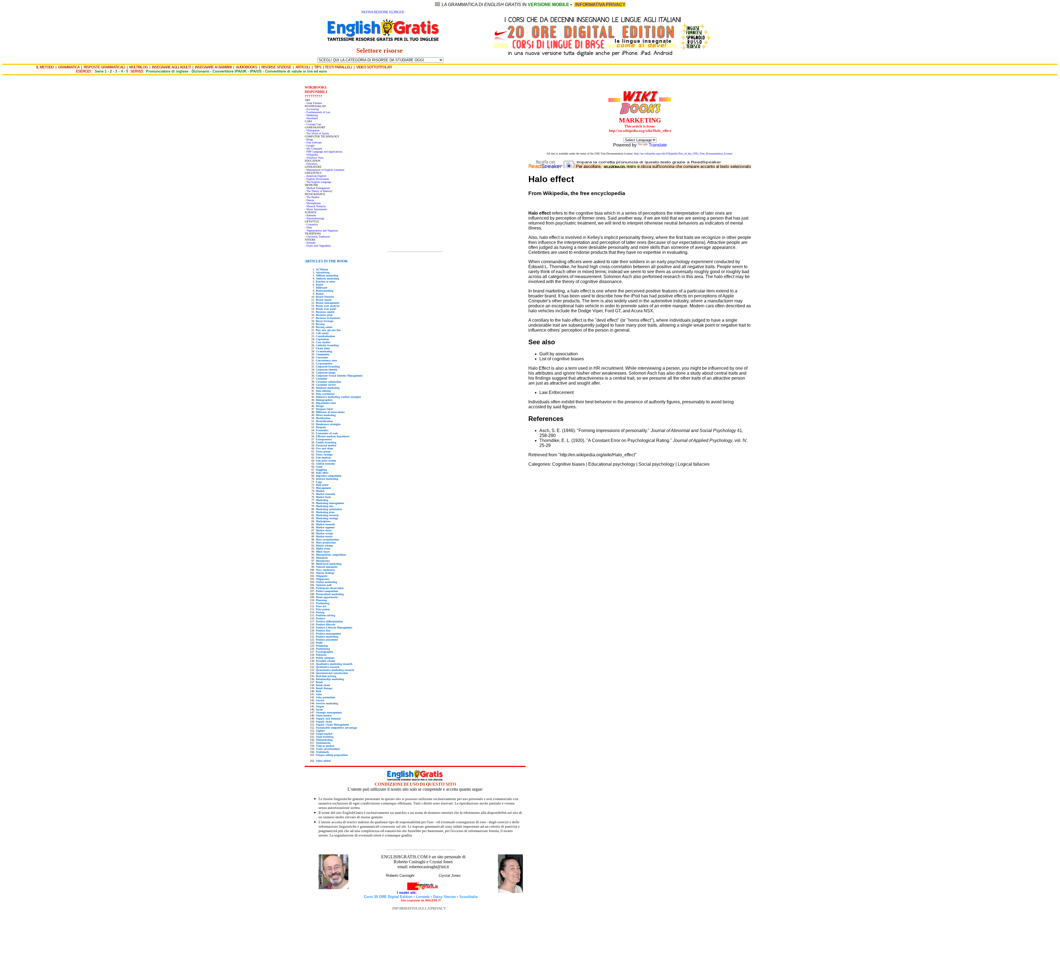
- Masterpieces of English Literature (324, 169)
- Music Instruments (316, 209)
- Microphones (313, 203)
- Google (309, 145)
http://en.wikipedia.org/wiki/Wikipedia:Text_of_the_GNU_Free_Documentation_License (683, 153)
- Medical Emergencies (317, 188)
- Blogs (309, 139)
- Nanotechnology (314, 218)
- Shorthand (311, 118)
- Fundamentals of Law (317, 112)
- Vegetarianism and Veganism (321, 230)
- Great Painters (313, 103)
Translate (658, 145)
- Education (311, 163)
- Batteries (310, 215)
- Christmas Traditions (317, 236)
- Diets (308, 227)
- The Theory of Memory (318, 191)
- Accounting (312, 109)
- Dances (309, 200)
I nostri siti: (407, 893)
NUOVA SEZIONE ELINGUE (382, 12)
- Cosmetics (311, 224)
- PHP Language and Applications (323, 151)
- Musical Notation (315, 206)
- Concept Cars (313, 124)
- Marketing (311, 115)
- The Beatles (312, 197)
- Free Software (313, 142)
